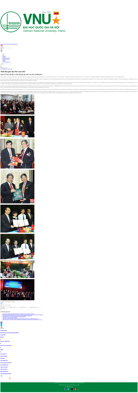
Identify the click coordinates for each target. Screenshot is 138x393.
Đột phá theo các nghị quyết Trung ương (9, 332)
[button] (69, 323)
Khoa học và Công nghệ (5, 345)
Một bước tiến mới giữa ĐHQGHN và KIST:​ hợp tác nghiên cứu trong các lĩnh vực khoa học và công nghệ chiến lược (23, 314)
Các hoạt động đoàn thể (5, 373)
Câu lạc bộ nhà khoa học (6, 362)
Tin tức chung (10, 68)
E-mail (10, 44)
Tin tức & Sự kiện (4, 68)
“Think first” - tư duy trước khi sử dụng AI (10, 317)
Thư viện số (2, 44)
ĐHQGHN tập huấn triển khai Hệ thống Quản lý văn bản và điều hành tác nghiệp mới (17, 315)
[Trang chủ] (32, 43)
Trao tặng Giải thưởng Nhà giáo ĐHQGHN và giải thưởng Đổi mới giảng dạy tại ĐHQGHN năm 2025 (20, 318)
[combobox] (1, 46)
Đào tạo (4, 57)
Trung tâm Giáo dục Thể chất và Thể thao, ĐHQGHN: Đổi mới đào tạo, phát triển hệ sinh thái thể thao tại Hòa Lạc (22, 319)
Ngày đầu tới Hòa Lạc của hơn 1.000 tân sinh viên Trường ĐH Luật (14, 316)
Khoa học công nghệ (6, 58)
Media (1, 349)
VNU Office (7, 44)
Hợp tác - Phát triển (4, 341)
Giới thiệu (4, 56)
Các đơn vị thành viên (6, 61)
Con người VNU (4, 360)
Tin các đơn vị (3, 353)
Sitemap (16, 44)
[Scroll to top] (1, 376)
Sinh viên (2, 358)
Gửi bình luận (3, 308)
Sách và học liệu (4, 367)
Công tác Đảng (3, 356)
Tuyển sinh (2, 334)
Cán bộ (4, 60)
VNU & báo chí (3, 369)
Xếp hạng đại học (4, 371)
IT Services (13, 44)
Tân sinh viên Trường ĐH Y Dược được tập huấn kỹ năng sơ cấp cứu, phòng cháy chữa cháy (18, 313)
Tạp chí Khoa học (4, 364)
